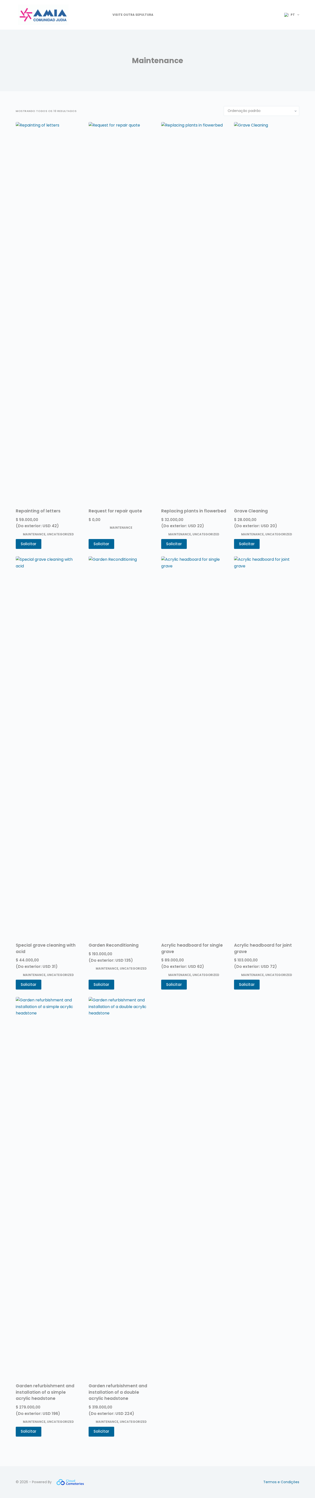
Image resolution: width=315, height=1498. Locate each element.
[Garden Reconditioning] (121, 741)
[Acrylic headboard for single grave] (194, 741)
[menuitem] (289, 15)
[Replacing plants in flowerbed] (194, 307)
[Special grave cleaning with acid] (48, 741)
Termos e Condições (281, 1482)
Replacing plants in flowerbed (193, 511)
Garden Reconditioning (114, 945)
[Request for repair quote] (121, 307)
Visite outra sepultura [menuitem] (132, 15)
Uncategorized (60, 534)
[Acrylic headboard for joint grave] (266, 741)
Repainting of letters (38, 511)
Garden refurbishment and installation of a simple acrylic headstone (45, 1392)
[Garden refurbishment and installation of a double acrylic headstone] (121, 1182)
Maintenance (34, 534)
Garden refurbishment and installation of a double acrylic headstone (118, 1392)
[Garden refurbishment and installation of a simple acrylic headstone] (48, 1182)
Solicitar (28, 543)
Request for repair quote (115, 511)
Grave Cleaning (251, 511)
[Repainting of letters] (48, 307)
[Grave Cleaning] (266, 307)
